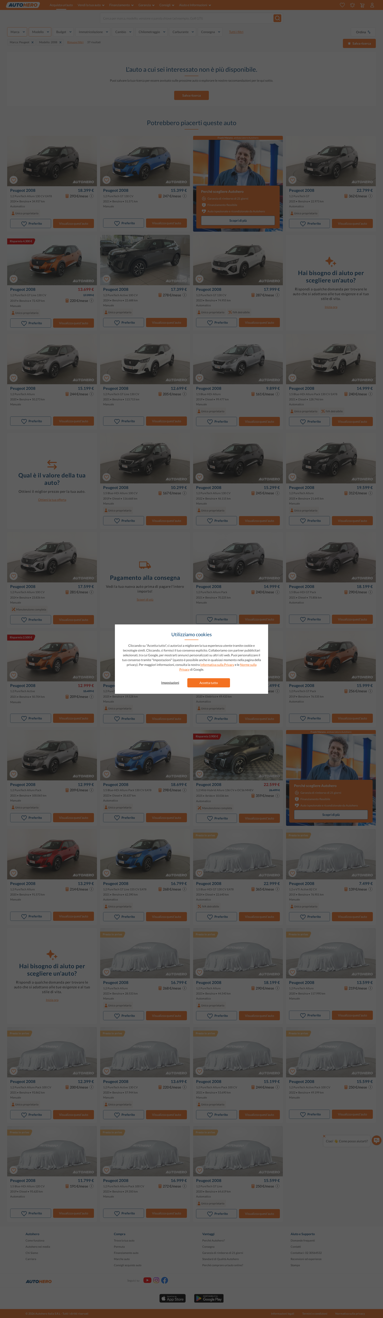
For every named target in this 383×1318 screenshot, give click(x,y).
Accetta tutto (208, 683)
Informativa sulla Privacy (217, 664)
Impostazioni (170, 682)
